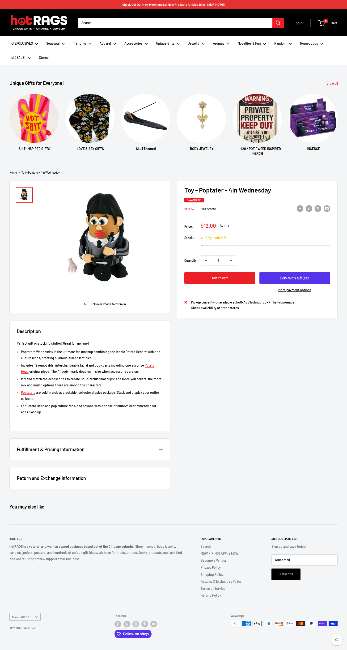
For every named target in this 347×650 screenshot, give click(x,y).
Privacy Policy (211, 567)
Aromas (218, 43)
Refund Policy (211, 595)
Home (13, 172)
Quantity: (191, 260)
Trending (79, 43)
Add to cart (220, 278)
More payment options (294, 290)
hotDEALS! (17, 58)
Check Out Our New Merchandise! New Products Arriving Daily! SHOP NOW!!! (173, 4)
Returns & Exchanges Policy (221, 581)
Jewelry (193, 43)
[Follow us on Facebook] (117, 624)
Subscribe (286, 574)
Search (206, 546)
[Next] (337, 120)
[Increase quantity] (231, 260)
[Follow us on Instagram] (135, 624)
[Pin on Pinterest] (309, 208)
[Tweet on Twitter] (318, 208)
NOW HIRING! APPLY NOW (219, 554)
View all (332, 83)
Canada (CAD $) (21, 617)
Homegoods (309, 43)
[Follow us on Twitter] (126, 624)
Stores (44, 58)
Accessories (133, 43)
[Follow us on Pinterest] (144, 624)
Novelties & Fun (249, 43)
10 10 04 (189, 209)
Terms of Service (213, 588)
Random (280, 43)
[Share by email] (327, 208)
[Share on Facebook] (300, 208)
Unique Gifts (165, 43)
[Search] (278, 23)
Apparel (105, 43)
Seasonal (52, 43)
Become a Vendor (213, 560)
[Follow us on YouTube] (153, 624)
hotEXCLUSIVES (21, 43)
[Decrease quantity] (206, 260)
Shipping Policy (212, 575)
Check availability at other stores (215, 308)
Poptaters (28, 392)
